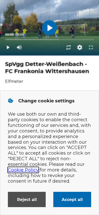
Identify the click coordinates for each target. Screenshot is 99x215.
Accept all (72, 199)
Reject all (27, 199)
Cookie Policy (23, 170)
